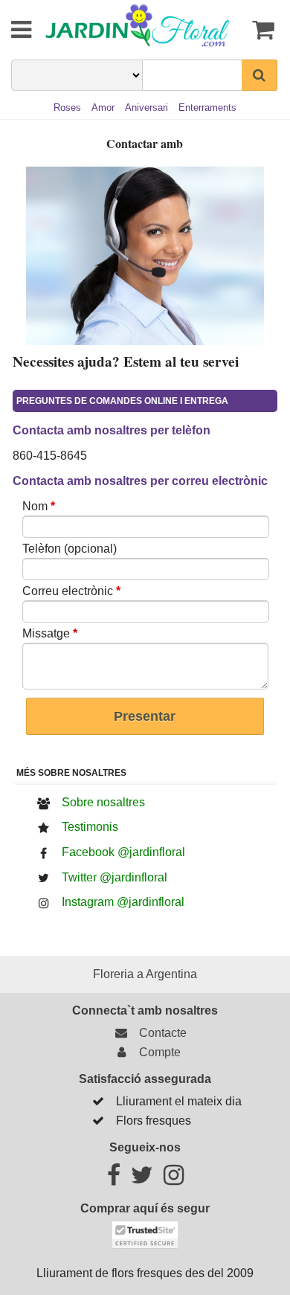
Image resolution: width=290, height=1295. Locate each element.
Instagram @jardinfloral (123, 902)
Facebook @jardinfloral (123, 852)
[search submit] (259, 75)
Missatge (49, 633)
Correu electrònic (71, 591)
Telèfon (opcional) (69, 548)
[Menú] (11, 29)
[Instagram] (173, 1179)
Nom (38, 506)
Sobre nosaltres (103, 802)
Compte (157, 1052)
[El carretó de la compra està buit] (261, 29)
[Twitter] (142, 1179)
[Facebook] (113, 1179)
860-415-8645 (50, 455)
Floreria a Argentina (145, 974)
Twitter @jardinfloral (114, 877)
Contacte (160, 1032)
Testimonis (90, 826)
